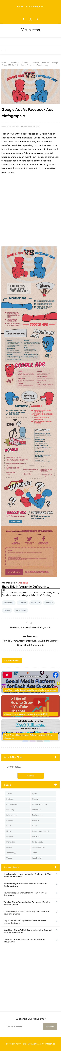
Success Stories (38, 847)
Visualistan (33, 1044)
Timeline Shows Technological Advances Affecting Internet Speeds (27, 903)
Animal (9, 793)
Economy (10, 810)
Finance (35, 820)
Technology (11, 852)
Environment (37, 815)
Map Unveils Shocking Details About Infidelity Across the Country (25, 922)
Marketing (10, 842)
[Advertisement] (30, 208)
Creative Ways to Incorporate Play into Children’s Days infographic (26, 912)
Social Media (21, 610)
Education (36, 810)
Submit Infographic (35, 6)
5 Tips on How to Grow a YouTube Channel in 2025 (26, 714)
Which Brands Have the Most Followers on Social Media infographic (28, 736)
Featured (49, 603)
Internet (9, 836)
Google (7, 610)
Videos (9, 858)
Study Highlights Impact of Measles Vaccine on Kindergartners (25, 884)
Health (35, 826)
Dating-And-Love (39, 804)
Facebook (35, 603)
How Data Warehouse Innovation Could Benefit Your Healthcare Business (28, 875)
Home (20, 6)
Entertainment (12, 815)
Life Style (36, 836)
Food (8, 826)
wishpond (23, 582)
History (9, 831)
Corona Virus (11, 804)
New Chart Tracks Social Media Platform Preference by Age (30, 690)
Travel (34, 852)
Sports (9, 847)
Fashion (9, 820)
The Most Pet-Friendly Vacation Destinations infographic (24, 940)
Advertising (8, 603)
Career (35, 799)
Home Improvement (40, 831)
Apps (34, 793)
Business (22, 603)
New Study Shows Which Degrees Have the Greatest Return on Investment (28, 931)
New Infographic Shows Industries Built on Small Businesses (26, 894)
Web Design (37, 858)
